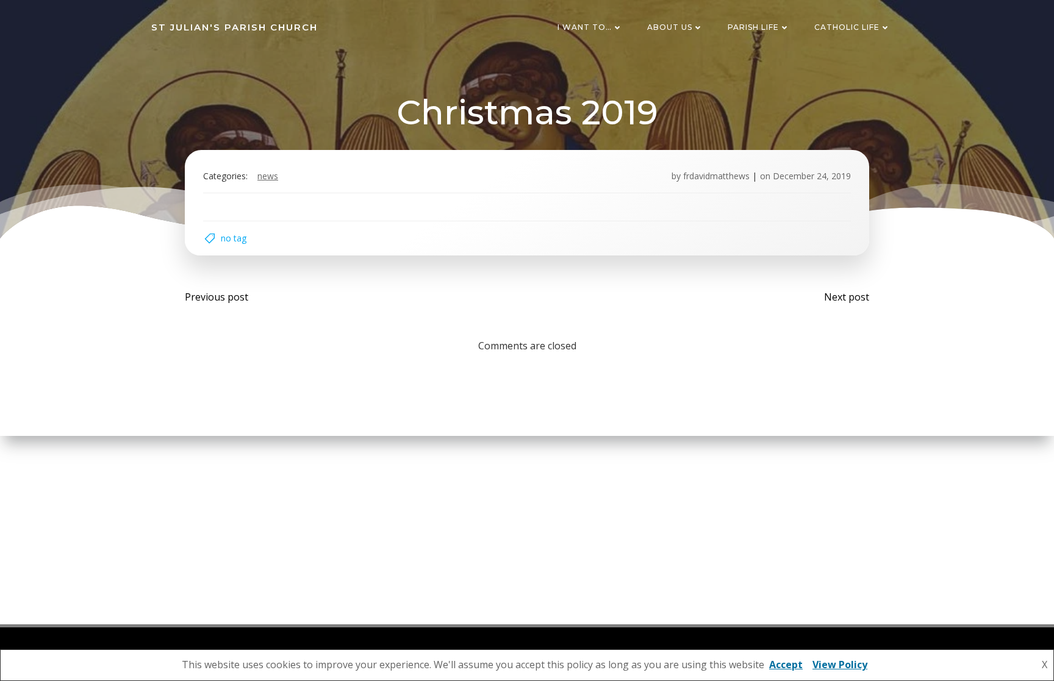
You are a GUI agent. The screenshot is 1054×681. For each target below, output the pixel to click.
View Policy (839, 664)
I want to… (584, 27)
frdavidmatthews (716, 176)
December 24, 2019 (812, 176)
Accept (786, 664)
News (267, 176)
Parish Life (753, 27)
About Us (669, 27)
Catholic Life (847, 27)
